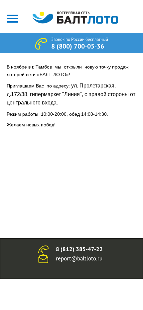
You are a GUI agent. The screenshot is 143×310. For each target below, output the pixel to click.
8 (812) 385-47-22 (79, 249)
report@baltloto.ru (79, 258)
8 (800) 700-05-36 (77, 46)
